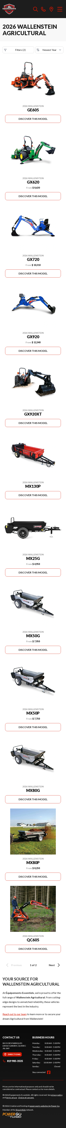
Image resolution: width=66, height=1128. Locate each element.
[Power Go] (31, 1115)
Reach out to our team (15, 1014)
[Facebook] (49, 1072)
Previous (16, 965)
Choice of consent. (26, 1097)
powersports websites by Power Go (44, 1106)
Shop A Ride (21, 1110)
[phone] (43, 9)
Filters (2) (20, 49)
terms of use (11, 1097)
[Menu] (59, 9)
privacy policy (56, 1095)
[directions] (51, 9)
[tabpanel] (46, 1055)
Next (52, 965)
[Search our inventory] (36, 9)
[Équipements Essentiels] (9, 9)
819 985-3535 (15, 1060)
